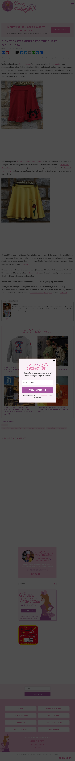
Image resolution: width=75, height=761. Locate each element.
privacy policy (45, 395)
